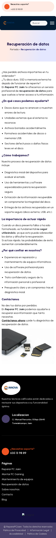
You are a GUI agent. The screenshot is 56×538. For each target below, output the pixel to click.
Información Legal (39, 530)
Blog (4, 499)
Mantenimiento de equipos (17, 479)
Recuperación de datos (15, 484)
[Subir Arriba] (49, 532)
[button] (52, 23)
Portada (14, 49)
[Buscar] (44, 23)
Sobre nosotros (11, 489)
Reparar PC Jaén (11, 469)
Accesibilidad (16, 533)
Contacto (7, 494)
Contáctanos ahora (13, 320)
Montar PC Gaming (13, 474)
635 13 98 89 (18, 453)
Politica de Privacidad (14, 530)
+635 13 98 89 (17, 9)
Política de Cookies (37, 533)
